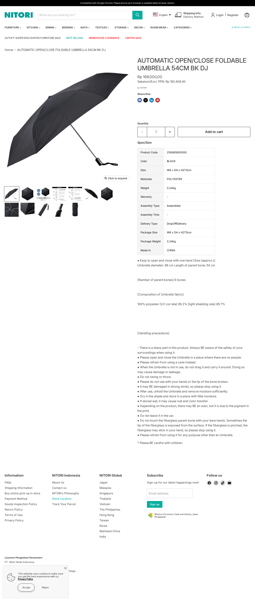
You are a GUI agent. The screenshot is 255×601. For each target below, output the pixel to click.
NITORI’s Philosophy (65, 493)
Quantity (142, 123)
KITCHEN (32, 27)
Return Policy (14, 509)
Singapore (106, 493)
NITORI (143, 88)
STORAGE (121, 27)
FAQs (8, 482)
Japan (103, 482)
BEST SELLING (74, 37)
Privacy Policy (14, 520)
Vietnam (104, 504)
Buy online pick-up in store (22, 493)
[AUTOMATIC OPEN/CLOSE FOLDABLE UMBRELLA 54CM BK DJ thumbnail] (11, 194)
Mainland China (109, 531)
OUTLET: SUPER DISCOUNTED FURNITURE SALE (33, 37)
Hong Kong (106, 515)
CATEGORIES (182, 27)
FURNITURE (12, 27)
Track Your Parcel (64, 504)
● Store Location (241, 27)
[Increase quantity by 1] (170, 132)
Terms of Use (14, 515)
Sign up (154, 504)
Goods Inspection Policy (21, 504)
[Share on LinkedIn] (151, 100)
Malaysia (105, 488)
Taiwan (104, 520)
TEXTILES (101, 27)
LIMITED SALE (133, 37)
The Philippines (109, 509)
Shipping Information (18, 488)
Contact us (59, 488)
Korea (103, 526)
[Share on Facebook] (139, 100)
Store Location (61, 498)
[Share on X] (145, 100)
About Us (58, 482)
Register (233, 15)
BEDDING (68, 27)
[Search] (137, 15)
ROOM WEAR (158, 27)
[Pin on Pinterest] (157, 100)
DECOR (138, 27)
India (102, 536)
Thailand (105, 498)
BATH (84, 27)
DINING (50, 27)
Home (9, 49)
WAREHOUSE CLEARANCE (104, 37)
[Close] (65, 568)
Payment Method (16, 498)
